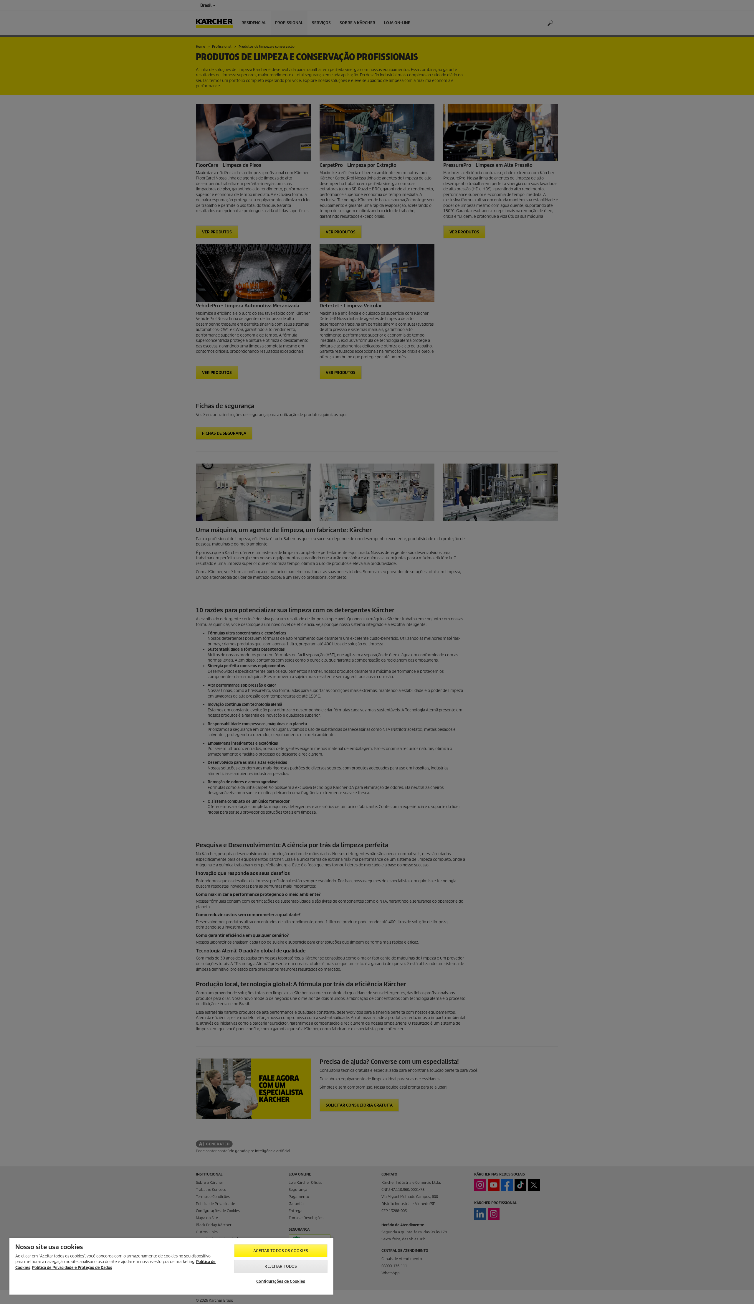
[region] (171, 1266)
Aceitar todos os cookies (280, 1250)
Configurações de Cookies (280, 1281)
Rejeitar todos (280, 1266)
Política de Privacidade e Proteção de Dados (72, 1267)
